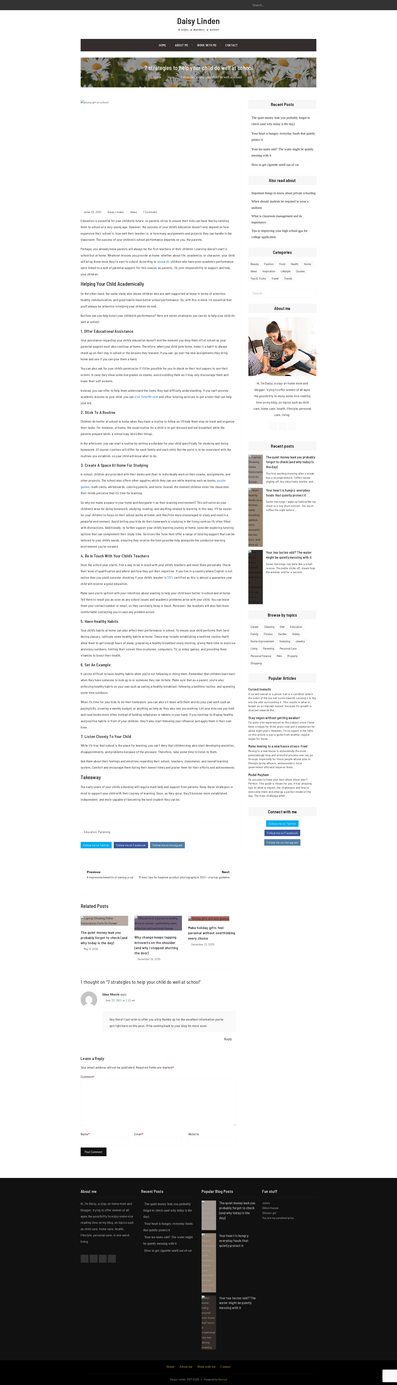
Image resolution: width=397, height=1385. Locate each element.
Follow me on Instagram (167, 845)
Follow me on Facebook (131, 845)
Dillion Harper (270, 1208)
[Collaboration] (112, 1259)
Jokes (266, 1203)
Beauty (255, 264)
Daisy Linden (198, 21)
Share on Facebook (146, 818)
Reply (228, 1039)
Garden (282, 634)
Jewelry (300, 641)
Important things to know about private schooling (283, 193)
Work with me (206, 45)
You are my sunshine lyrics (278, 1218)
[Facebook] (84, 5)
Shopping (256, 663)
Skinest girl (269, 1213)
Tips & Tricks (258, 278)
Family (254, 634)
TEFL (170, 577)
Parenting (104, 832)
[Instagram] (102, 5)
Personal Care (288, 648)
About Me (181, 45)
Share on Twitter (154, 818)
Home (162, 45)
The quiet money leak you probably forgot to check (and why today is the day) (104, 937)
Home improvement (262, 641)
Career (255, 626)
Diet (282, 626)
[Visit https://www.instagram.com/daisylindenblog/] (292, 426)
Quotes (300, 271)
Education (90, 832)
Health (294, 264)
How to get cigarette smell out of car (275, 164)
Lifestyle (286, 271)
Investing (285, 641)
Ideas (133, 212)
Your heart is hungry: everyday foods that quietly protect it (234, 1240)
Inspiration (269, 271)
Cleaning (269, 626)
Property (292, 656)
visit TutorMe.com (146, 397)
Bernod (222, 1379)
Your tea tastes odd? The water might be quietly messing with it (237, 1303)
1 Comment (150, 212)
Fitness (268, 634)
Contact (231, 45)
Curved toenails (259, 689)
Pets (279, 656)
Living (254, 648)
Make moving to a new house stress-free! (278, 746)
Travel (275, 278)
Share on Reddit (170, 818)
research (163, 261)
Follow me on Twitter (96, 845)
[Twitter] (93, 5)
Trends (288, 278)
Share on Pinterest (162, 818)
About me (185, 1366)
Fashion (269, 264)
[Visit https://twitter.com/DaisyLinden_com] (282, 426)
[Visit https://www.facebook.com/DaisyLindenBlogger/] (273, 426)
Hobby (296, 634)
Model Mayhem (258, 775)
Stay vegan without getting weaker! (274, 718)
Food (282, 264)
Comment (87, 1077)
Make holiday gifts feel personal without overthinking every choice (211, 932)
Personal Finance (261, 656)
